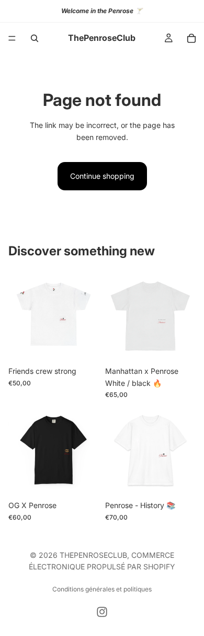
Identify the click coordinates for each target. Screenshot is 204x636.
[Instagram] (102, 612)
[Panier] (191, 38)
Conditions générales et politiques (102, 589)
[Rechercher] (34, 38)
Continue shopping (102, 175)
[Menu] (12, 38)
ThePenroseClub (93, 555)
